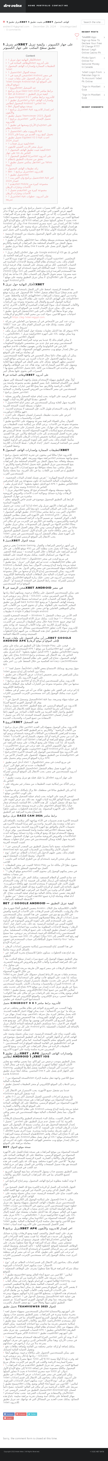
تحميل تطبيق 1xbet (18, 174)
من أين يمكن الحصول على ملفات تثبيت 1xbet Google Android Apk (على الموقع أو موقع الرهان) (29, 81)
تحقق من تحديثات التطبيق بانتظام (25, 159)
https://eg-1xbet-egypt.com (28, 317)
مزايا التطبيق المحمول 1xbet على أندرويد (29, 156)
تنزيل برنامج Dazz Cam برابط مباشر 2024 (30, 90)
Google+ (9, 1418)
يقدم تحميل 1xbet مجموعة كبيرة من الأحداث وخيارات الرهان (26, 192)
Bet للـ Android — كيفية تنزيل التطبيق (28, 93)
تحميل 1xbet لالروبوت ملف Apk (25, 131)
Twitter (33, 1414)
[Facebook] (50, 1456)
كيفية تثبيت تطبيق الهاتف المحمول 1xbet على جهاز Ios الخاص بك (28, 151)
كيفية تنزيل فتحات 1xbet (21, 143)
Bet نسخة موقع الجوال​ (20, 106)
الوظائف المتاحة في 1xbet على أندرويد (28, 62)
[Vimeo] (60, 1456)
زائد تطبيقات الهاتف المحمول (23, 168)
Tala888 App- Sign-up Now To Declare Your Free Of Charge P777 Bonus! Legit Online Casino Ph (92, 45)
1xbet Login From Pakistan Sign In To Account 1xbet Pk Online (92, 77)
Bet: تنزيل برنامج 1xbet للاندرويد (25, 171)
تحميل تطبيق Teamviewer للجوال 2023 (29, 115)
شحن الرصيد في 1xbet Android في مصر (30, 75)
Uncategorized (68, 26)
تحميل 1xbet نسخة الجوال (22, 72)
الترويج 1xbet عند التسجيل (22, 87)
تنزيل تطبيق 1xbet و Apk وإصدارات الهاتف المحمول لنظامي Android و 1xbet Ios (29, 102)
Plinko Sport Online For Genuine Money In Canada (90, 62)
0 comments (13, 29)
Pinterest (21, 1414)
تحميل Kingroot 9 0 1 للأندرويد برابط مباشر (31, 97)
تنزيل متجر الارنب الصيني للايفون (25, 146)
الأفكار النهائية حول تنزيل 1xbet (24, 59)
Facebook (9, 1414)
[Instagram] (55, 1456)
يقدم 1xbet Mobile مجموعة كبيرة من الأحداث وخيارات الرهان (27, 185)
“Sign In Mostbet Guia (91, 88)
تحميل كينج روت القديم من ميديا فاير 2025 (30, 134)
